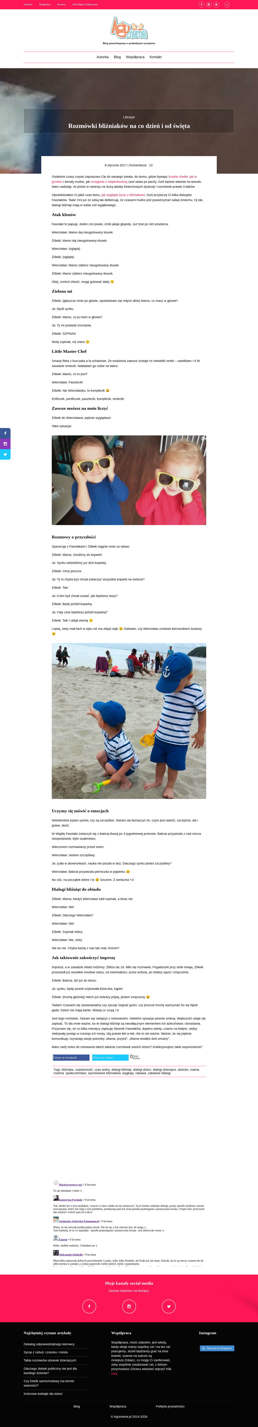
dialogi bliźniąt (121, 1069)
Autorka (103, 57)
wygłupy (128, 1073)
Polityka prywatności (170, 1406)
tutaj (114, 1373)
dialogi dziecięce (164, 1069)
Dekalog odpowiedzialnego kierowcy (49, 1344)
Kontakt (156, 57)
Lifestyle (28, 4)
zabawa (140, 1073)
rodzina (59, 1073)
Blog (117, 57)
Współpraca (135, 57)
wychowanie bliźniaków (104, 1073)
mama (194, 1069)
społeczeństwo (76, 1073)
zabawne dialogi (159, 1073)
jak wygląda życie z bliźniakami (123, 195)
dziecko (183, 1069)
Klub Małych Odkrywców (85, 4)
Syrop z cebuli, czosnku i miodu (46, 1352)
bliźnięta (67, 1069)
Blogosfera (44, 4)
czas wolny (102, 1069)
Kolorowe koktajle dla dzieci (43, 1394)
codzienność (84, 1069)
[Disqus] (129, 1128)
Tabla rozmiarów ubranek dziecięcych (50, 1360)
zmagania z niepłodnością (109, 182)
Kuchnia (61, 4)
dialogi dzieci (142, 1069)
